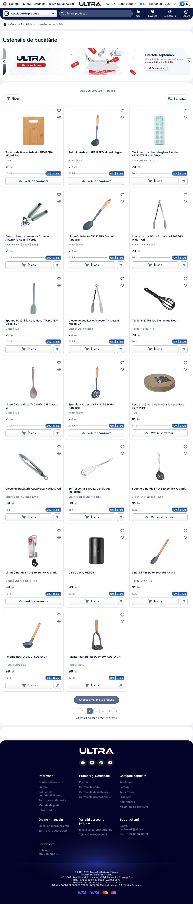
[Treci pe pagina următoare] (117, 711)
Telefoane (126, 782)
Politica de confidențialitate (49, 793)
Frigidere (125, 796)
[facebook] (83, 762)
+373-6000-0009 (136, 834)
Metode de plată (49, 805)
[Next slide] (189, 61)
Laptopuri (126, 787)
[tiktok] (101, 762)
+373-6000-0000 (55, 830)
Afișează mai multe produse (96, 699)
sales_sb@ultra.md (100, 829)
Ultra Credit (46, 810)
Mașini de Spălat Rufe (134, 806)
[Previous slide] (4, 61)
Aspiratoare (127, 801)
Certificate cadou (90, 787)
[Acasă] (90, 4)
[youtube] (110, 762)
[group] (96, 61)
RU (186, 4)
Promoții (84, 782)
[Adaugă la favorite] (59, 110)
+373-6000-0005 (95, 834)
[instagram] (92, 762)
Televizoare (127, 792)
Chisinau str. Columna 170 (49, 852)
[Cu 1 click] (184, 181)
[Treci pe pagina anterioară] (76, 711)
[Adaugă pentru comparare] (59, 117)
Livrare (43, 787)
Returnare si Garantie (52, 800)
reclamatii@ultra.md (133, 829)
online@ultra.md (58, 825)
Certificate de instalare (94, 792)
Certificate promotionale (95, 796)
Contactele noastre (51, 782)
